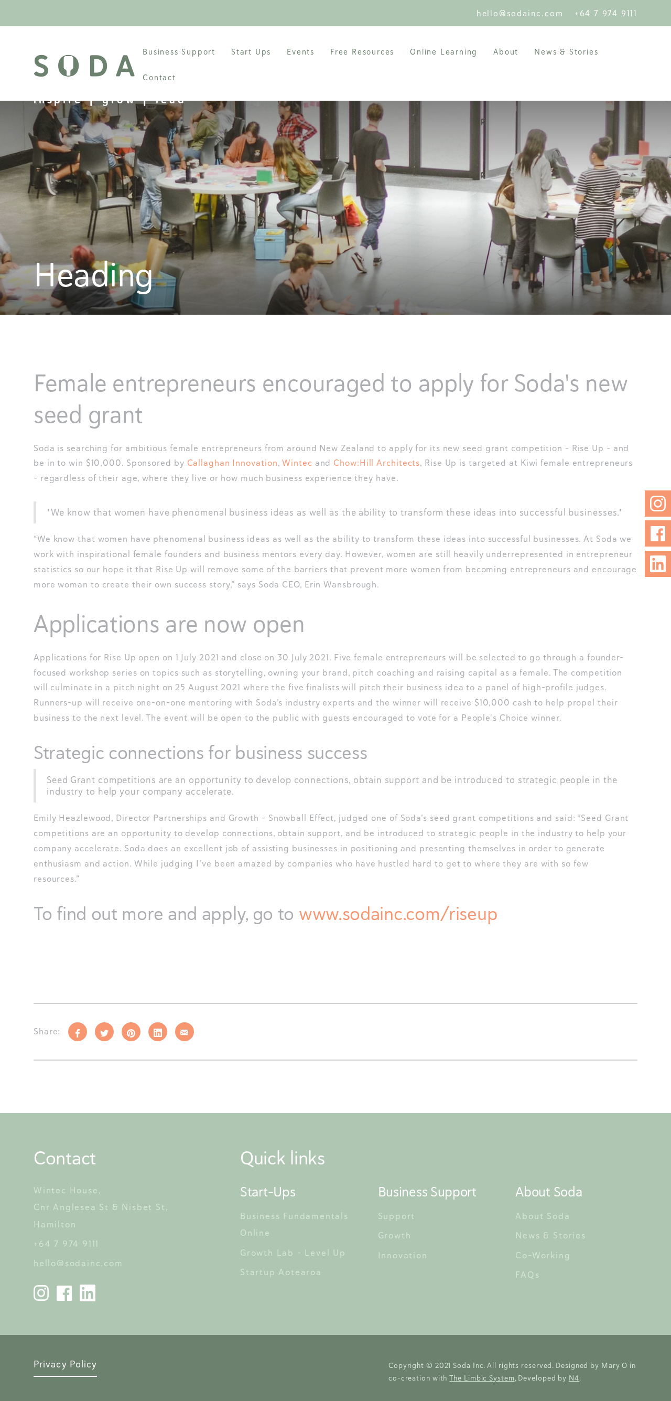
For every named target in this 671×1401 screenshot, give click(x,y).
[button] (179, 52)
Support (397, 1216)
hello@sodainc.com (523, 13)
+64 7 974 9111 (606, 13)
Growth (395, 1235)
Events (301, 52)
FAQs (527, 1274)
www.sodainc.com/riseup (398, 913)
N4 (574, 1378)
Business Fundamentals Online (296, 1224)
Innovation (403, 1255)
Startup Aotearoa (281, 1272)
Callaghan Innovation (232, 462)
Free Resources (362, 52)
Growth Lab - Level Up (293, 1252)
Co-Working (542, 1255)
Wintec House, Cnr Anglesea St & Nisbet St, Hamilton (102, 1207)
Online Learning (444, 52)
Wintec (297, 462)
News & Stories (566, 52)
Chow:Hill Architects (376, 462)
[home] (84, 66)
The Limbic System (481, 1378)
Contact (159, 77)
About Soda (542, 1216)
